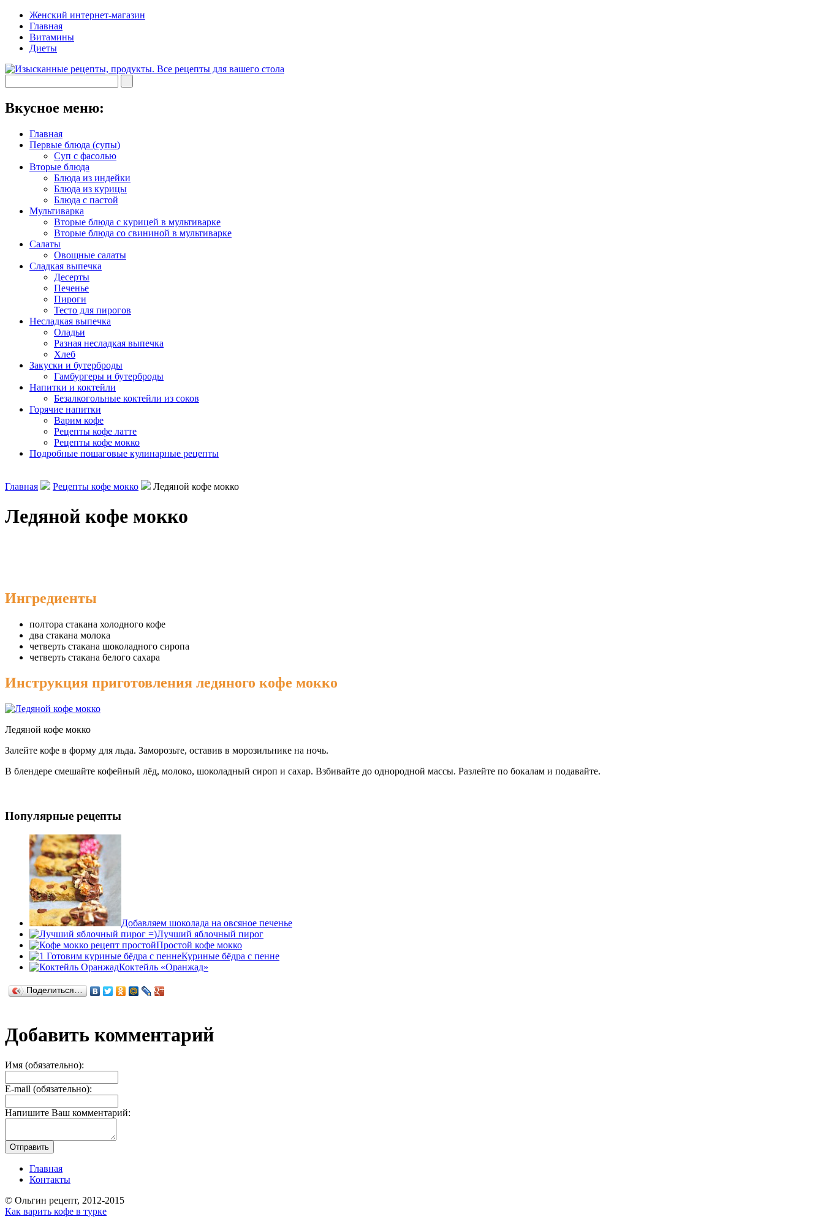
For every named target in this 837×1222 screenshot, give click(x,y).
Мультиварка (56, 211)
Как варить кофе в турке (56, 1211)
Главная (45, 26)
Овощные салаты (90, 255)
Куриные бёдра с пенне (230, 956)
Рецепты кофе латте (95, 431)
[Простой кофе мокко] (92, 945)
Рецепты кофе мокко (97, 442)
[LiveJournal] (146, 991)
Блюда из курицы (90, 189)
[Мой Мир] (133, 991)
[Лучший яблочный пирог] (93, 934)
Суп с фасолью (85, 156)
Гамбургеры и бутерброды (109, 376)
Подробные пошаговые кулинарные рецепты (124, 453)
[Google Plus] (159, 991)
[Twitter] (108, 991)
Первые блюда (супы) (74, 145)
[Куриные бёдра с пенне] (105, 956)
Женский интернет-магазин (87, 15)
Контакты (49, 1179)
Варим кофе (79, 420)
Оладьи (69, 332)
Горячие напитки (65, 409)
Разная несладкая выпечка (109, 343)
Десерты (71, 277)
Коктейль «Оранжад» (163, 967)
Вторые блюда (59, 167)
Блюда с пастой (86, 200)
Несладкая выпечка (70, 321)
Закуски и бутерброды (76, 365)
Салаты (45, 244)
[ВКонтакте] (95, 991)
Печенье (71, 288)
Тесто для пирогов (92, 310)
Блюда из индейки (92, 178)
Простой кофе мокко (199, 945)
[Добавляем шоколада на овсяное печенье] (75, 923)
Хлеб (64, 354)
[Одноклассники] (121, 991)
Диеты (43, 48)
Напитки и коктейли (72, 387)
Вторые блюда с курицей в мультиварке (137, 222)
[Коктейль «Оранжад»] (74, 967)
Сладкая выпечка (65, 266)
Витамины (51, 37)
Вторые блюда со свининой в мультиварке (143, 233)
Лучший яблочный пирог (210, 934)
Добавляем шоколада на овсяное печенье (206, 923)
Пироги (70, 299)
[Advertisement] (148, 559)
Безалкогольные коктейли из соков (126, 398)
